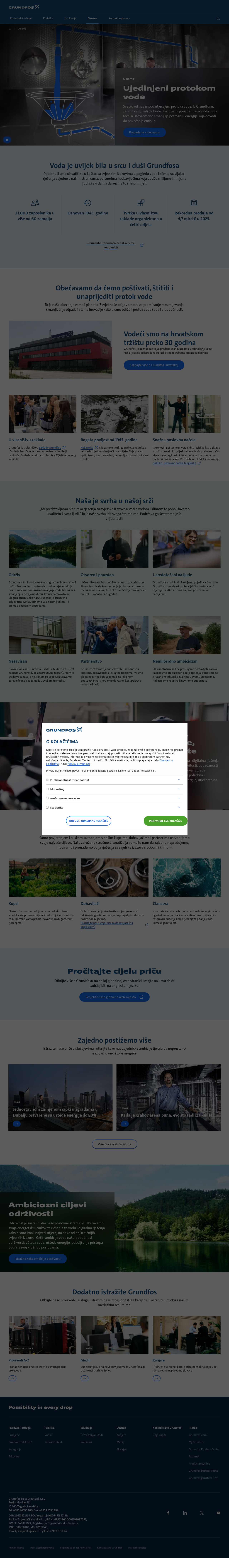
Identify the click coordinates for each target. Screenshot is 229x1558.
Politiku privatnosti (78, 763)
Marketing (57, 789)
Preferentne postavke (65, 798)
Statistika (56, 807)
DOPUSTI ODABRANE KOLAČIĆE (88, 820)
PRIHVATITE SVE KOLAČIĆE (165, 820)
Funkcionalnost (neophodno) (69, 780)
